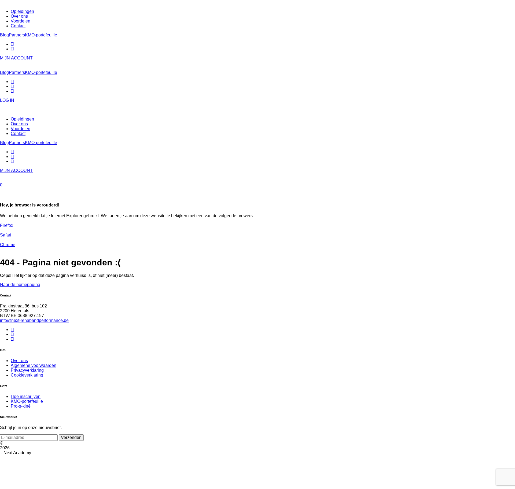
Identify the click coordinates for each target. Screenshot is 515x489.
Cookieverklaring (27, 375)
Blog (4, 35)
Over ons (19, 360)
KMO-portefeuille (41, 35)
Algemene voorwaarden (33, 365)
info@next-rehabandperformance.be (34, 320)
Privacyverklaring (27, 370)
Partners (17, 35)
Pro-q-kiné (21, 406)
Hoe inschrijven (26, 396)
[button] (257, 185)
